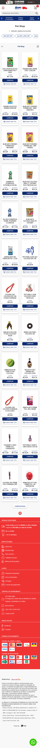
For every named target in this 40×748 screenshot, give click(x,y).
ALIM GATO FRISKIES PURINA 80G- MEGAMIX (10, 145)
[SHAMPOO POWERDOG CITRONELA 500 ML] (10, 170)
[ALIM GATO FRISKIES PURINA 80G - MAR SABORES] (30, 95)
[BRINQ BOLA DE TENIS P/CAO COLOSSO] (10, 358)
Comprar (10, 80)
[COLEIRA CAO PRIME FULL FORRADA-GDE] (10, 471)
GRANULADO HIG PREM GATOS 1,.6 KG (10, 258)
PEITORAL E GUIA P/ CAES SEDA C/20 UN (30, 446)
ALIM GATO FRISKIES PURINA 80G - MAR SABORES (30, 108)
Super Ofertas (32, 18)
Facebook (7, 626)
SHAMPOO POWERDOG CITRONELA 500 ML (10, 183)
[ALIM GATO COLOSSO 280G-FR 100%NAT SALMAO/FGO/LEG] (30, 208)
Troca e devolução (11, 577)
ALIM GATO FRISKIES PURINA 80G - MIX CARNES (30, 145)
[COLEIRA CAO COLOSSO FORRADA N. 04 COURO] (10, 396)
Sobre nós (8, 546)
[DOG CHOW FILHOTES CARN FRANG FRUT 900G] (10, 57)
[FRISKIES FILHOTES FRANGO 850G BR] (10, 95)
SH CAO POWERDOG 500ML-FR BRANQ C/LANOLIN (10, 221)
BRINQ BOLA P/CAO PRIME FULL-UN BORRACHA (30, 484)
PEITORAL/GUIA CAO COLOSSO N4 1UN (30, 258)
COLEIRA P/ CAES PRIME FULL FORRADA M (10, 446)
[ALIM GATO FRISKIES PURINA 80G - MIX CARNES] (30, 132)
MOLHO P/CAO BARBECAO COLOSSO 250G (30, 371)
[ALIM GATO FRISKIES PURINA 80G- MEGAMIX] (10, 132)
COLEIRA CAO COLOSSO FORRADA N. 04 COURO (10, 409)
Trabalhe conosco (11, 558)
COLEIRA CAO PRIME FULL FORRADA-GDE (10, 483)
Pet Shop (21, 46)
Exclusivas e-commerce (9, 18)
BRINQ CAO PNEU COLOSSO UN (30, 333)
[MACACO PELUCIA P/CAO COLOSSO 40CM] (10, 320)
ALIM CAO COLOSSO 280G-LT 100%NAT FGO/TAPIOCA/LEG (30, 183)
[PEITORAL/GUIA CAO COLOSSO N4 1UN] (30, 245)
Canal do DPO (10, 613)
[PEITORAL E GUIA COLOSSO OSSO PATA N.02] (30, 283)
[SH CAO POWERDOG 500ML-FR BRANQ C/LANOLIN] (10, 208)
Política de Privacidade (12, 561)
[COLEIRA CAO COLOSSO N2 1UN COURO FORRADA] (10, 283)
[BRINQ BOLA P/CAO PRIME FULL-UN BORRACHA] (30, 471)
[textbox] (20, 13)
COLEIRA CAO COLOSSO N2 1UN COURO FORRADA (10, 296)
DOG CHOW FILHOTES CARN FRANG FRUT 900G (10, 70)
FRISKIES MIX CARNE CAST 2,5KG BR (30, 69)
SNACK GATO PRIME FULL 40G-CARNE (30, 408)
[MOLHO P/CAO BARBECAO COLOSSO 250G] (30, 358)
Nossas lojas (9, 550)
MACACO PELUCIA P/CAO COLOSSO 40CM (10, 334)
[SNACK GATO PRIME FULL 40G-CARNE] (30, 396)
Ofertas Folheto (20, 18)
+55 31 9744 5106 (14, 609)
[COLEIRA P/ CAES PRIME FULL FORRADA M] (10, 433)
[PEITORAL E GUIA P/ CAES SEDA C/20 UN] (30, 433)
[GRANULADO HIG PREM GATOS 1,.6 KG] (10, 245)
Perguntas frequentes (12, 573)
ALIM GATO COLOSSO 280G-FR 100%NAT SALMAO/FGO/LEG (30, 221)
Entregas (8, 581)
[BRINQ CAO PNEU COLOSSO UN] (30, 320)
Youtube (8, 629)
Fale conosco (9, 554)
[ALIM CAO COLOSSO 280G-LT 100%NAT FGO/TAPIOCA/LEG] (30, 170)
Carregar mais (20, 506)
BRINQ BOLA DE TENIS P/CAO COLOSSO (10, 371)
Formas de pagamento (13, 585)
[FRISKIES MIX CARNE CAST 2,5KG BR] (30, 57)
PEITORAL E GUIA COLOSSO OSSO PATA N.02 (30, 296)
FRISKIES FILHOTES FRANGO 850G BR (10, 107)
